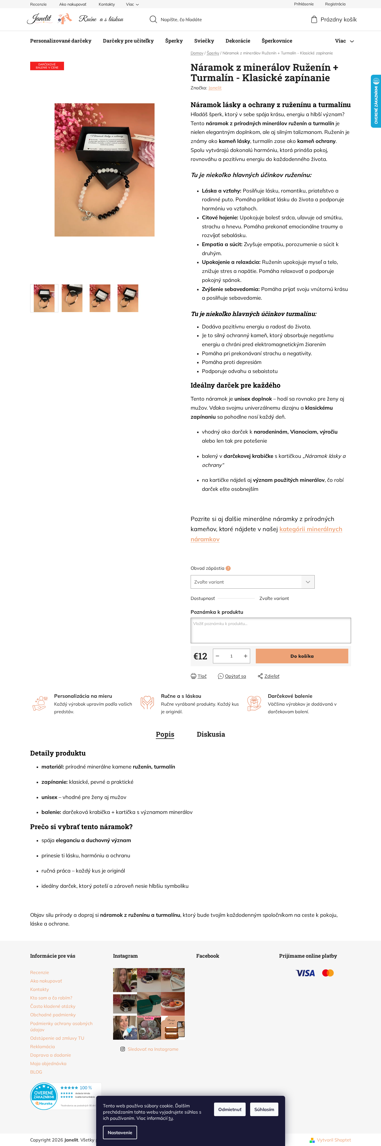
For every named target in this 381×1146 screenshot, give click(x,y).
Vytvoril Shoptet (334, 1140)
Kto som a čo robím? (51, 998)
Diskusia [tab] (211, 734)
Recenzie (38, 4)
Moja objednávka (48, 1063)
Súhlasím (264, 1109)
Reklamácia (42, 1046)
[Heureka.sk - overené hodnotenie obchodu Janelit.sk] (66, 1096)
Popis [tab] (165, 734)
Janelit (215, 87)
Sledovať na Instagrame (153, 1049)
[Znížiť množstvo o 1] (217, 656)
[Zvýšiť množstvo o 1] (245, 656)
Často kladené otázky (53, 1006)
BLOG (36, 1072)
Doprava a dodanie (50, 1055)
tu (171, 1118)
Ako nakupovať (72, 4)
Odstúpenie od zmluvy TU (57, 1038)
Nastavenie (120, 1132)
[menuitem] (61, 40)
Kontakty (107, 4)
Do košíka (302, 656)
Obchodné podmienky (53, 1014)
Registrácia (335, 3)
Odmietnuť (229, 1109)
